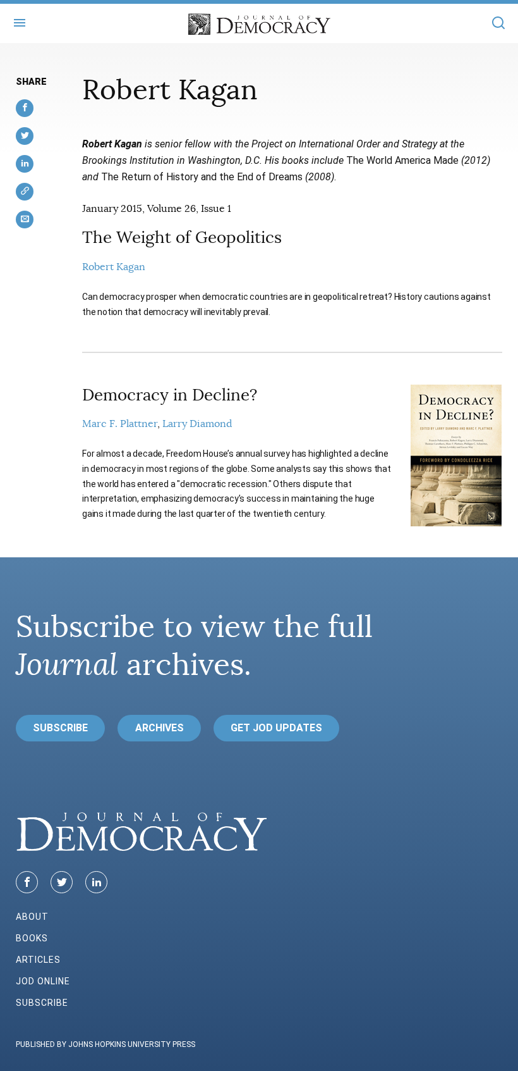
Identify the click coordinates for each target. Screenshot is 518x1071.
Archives (159, 728)
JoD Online (43, 981)
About (32, 917)
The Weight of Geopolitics (182, 237)
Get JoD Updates (276, 728)
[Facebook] (27, 882)
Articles (38, 960)
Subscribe (60, 728)
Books (32, 938)
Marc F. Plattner (119, 424)
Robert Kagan (113, 267)
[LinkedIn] (96, 882)
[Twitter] (62, 882)
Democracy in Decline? (169, 395)
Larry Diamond (197, 424)
